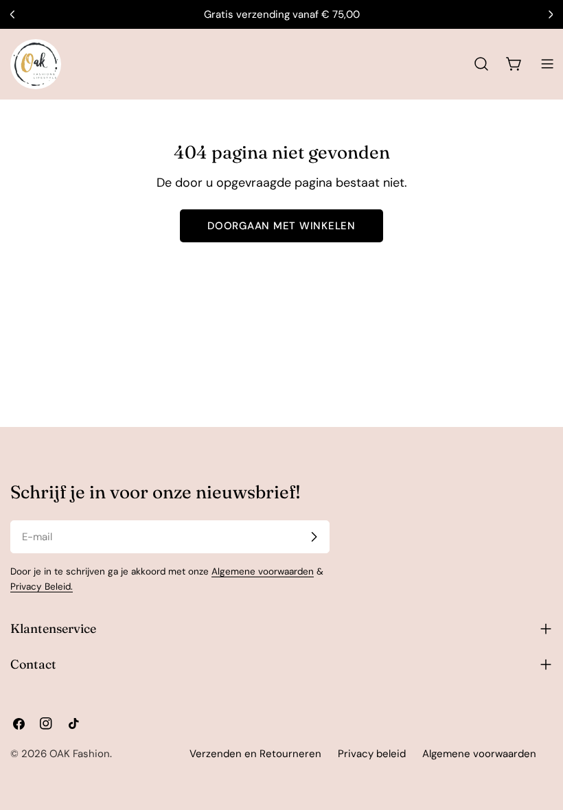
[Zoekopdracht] (481, 64)
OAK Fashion (79, 754)
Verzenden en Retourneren (255, 754)
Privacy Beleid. (41, 586)
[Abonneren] (313, 536)
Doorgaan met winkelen (281, 226)
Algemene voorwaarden (262, 571)
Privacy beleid (372, 754)
